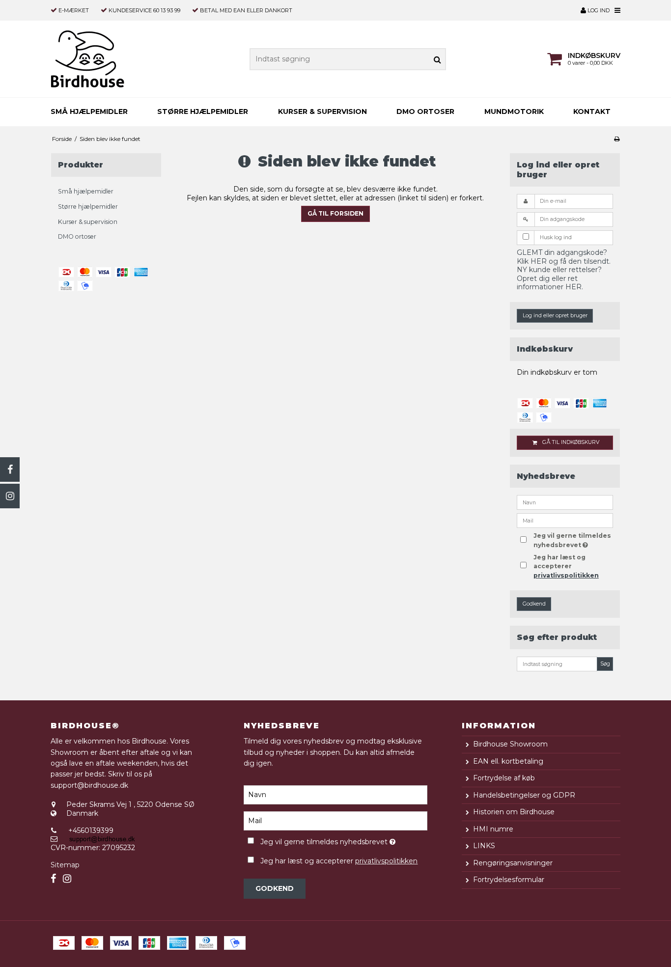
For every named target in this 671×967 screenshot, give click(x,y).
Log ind (598, 10)
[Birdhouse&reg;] (106, 58)
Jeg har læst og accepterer (566, 566)
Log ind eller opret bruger (555, 315)
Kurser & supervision (322, 111)
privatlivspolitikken (566, 575)
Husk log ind (556, 237)
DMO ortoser (425, 111)
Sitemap (65, 864)
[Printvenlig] (616, 138)
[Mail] (335, 820)
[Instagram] (10, 496)
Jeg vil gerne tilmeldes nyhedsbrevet (572, 539)
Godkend (534, 604)
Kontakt (592, 111)
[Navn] (335, 794)
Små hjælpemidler (89, 111)
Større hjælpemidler (202, 111)
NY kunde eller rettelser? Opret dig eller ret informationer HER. (559, 278)
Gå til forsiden (335, 213)
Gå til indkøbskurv (570, 442)
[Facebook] (10, 469)
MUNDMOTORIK (514, 111)
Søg (605, 664)
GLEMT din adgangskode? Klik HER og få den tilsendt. (564, 257)
